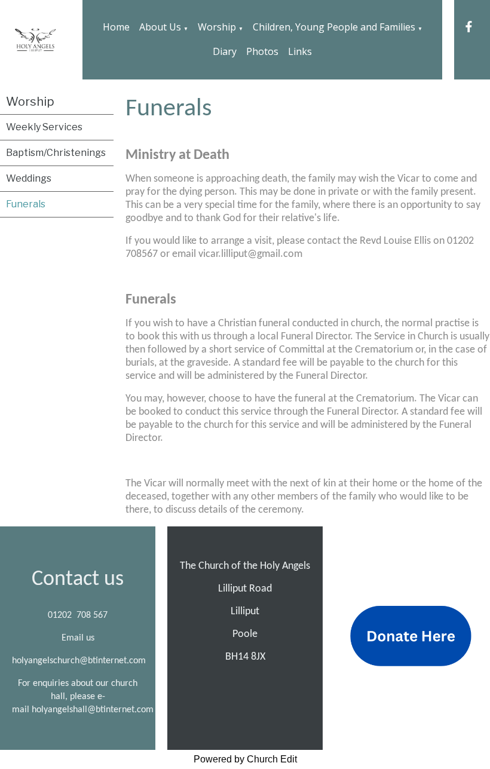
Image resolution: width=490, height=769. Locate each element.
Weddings (28, 178)
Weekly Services (44, 127)
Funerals (25, 204)
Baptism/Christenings (56, 152)
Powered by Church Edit (245, 759)
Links (300, 51)
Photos (262, 51)
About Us (160, 26)
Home (116, 26)
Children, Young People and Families (334, 26)
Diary (225, 51)
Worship (217, 26)
